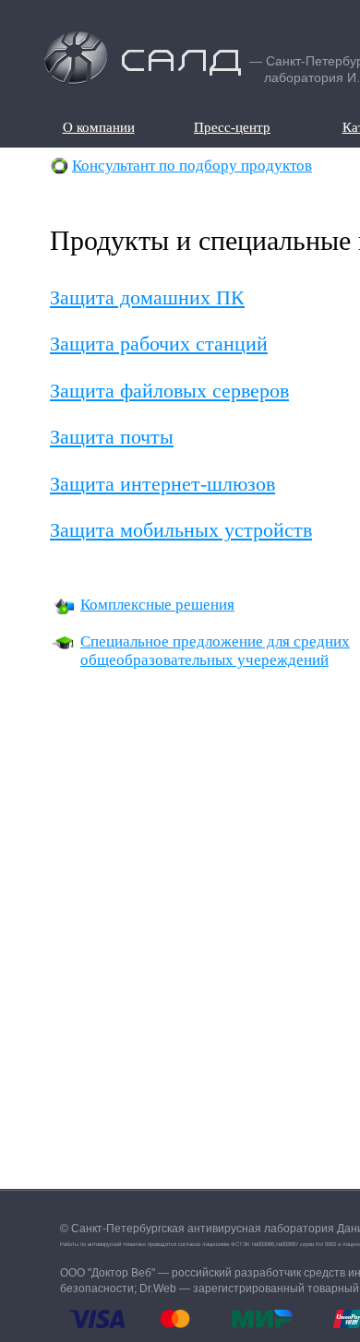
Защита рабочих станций (159, 344)
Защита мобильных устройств (181, 530)
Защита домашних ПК (147, 298)
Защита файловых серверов (169, 391)
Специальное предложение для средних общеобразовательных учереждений (215, 651)
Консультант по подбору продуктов (192, 165)
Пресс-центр (231, 127)
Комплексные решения (157, 604)
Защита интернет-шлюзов (162, 484)
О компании (98, 127)
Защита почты (112, 437)
